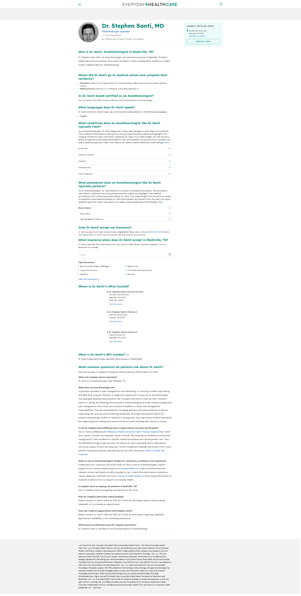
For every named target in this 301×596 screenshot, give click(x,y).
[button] (221, 4)
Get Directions (115, 304)
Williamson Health (116, 431)
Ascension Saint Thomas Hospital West (145, 431)
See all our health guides (130, 476)
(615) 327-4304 (156, 232)
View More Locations (197, 36)
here (166, 142)
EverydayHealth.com (129, 468)
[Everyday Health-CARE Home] (150, 4)
